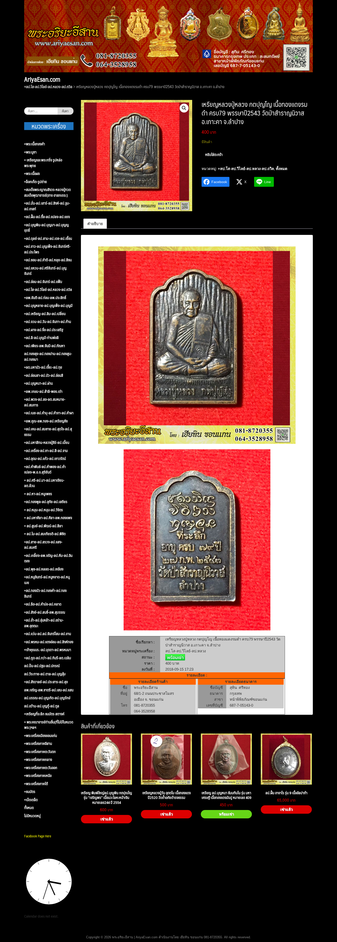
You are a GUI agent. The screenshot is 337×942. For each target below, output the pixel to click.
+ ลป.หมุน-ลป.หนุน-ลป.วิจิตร (43, 510)
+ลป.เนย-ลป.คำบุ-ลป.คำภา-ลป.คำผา (49, 413)
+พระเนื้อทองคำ (34, 144)
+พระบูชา (30, 152)
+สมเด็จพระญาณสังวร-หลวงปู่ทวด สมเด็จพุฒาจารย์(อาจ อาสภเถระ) (47, 192)
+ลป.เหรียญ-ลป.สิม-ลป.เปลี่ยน (45, 314)
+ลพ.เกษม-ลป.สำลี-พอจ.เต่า (43, 391)
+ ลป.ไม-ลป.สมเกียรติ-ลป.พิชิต (45, 534)
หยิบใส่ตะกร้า (214, 154)
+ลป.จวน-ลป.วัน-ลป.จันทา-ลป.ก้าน (47, 321)
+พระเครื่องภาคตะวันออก (40, 768)
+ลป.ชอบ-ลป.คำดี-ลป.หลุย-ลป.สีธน (48, 260)
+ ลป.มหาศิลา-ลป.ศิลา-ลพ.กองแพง (48, 518)
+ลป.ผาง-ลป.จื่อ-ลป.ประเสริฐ (43, 330)
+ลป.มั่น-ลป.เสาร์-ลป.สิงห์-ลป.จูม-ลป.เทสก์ (47, 205)
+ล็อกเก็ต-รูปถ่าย (35, 182)
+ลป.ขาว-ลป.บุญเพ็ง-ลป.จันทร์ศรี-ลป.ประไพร (47, 249)
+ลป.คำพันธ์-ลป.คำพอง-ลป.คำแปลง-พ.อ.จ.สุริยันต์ (45, 469)
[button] (184, 108)
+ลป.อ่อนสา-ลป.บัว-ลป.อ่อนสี (43, 375)
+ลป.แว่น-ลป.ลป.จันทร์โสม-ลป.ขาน (47, 634)
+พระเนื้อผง (32, 173)
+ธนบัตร (29, 791)
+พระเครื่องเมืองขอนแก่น (40, 735)
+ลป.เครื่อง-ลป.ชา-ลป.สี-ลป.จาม (46, 450)
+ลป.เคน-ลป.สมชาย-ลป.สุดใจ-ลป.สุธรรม (48, 431)
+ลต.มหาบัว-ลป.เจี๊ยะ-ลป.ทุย (43, 367)
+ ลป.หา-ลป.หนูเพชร (38, 494)
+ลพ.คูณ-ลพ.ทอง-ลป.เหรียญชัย (46, 421)
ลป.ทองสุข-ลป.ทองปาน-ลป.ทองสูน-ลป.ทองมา (48, 356)
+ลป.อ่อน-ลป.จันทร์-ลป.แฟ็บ (43, 281)
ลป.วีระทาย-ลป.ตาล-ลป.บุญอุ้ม (45, 674)
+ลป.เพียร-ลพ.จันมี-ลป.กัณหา (44, 346)
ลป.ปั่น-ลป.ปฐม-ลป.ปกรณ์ (42, 666)
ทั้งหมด (281, 169)
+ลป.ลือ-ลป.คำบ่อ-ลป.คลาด (42, 604)
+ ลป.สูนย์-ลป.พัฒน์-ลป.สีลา (43, 526)
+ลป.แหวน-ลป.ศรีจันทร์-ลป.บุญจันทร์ (45, 270)
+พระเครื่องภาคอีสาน (38, 743)
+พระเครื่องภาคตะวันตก (40, 751)
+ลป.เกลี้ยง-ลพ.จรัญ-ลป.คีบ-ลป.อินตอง (48, 558)
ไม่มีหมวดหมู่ (32, 816)
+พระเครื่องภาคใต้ (36, 784)
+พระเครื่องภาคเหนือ (38, 775)
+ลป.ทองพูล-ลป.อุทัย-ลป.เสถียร (45, 502)
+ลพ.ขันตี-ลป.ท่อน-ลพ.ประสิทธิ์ (45, 298)
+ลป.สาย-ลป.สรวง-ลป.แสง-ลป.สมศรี (43, 544)
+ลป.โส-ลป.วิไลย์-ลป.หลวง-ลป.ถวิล (48, 86)
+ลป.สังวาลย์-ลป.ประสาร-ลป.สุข (46, 682)
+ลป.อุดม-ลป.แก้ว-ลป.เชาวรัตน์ (45, 458)
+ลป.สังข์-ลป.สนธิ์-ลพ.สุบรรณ (44, 612)
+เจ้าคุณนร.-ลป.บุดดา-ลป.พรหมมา (47, 650)
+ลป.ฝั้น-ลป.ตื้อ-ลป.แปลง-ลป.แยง (47, 217)
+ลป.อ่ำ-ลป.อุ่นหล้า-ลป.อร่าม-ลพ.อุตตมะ (44, 622)
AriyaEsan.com (42, 79)
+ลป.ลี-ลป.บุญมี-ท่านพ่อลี (41, 337)
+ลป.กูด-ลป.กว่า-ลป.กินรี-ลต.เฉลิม (47, 658)
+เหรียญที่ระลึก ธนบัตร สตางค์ (44, 714)
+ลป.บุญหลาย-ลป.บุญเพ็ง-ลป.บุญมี (48, 305)
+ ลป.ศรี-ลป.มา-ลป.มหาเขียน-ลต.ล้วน (44, 483)
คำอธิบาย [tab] (95, 224)
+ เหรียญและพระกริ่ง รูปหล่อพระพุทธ (43, 162)
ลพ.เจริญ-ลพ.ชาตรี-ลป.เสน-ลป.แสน (49, 690)
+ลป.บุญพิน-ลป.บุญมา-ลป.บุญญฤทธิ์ (46, 227)
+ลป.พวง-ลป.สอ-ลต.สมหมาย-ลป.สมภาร (44, 402)
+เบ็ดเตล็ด (31, 800)
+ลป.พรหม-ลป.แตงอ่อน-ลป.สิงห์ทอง (48, 642)
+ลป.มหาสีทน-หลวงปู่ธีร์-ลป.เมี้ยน (46, 442)
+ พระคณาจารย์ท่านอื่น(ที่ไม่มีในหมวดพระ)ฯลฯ (48, 724)
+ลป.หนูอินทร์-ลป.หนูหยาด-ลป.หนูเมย (47, 579)
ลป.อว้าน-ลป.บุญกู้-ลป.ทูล (41, 706)
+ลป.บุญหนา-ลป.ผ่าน (38, 383)
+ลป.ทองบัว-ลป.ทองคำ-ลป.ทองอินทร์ (45, 593)
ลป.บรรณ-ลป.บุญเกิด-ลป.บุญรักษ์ (47, 698)
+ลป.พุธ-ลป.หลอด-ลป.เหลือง (43, 569)
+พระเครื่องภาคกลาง (38, 759)
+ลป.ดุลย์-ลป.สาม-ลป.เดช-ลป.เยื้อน (48, 238)
